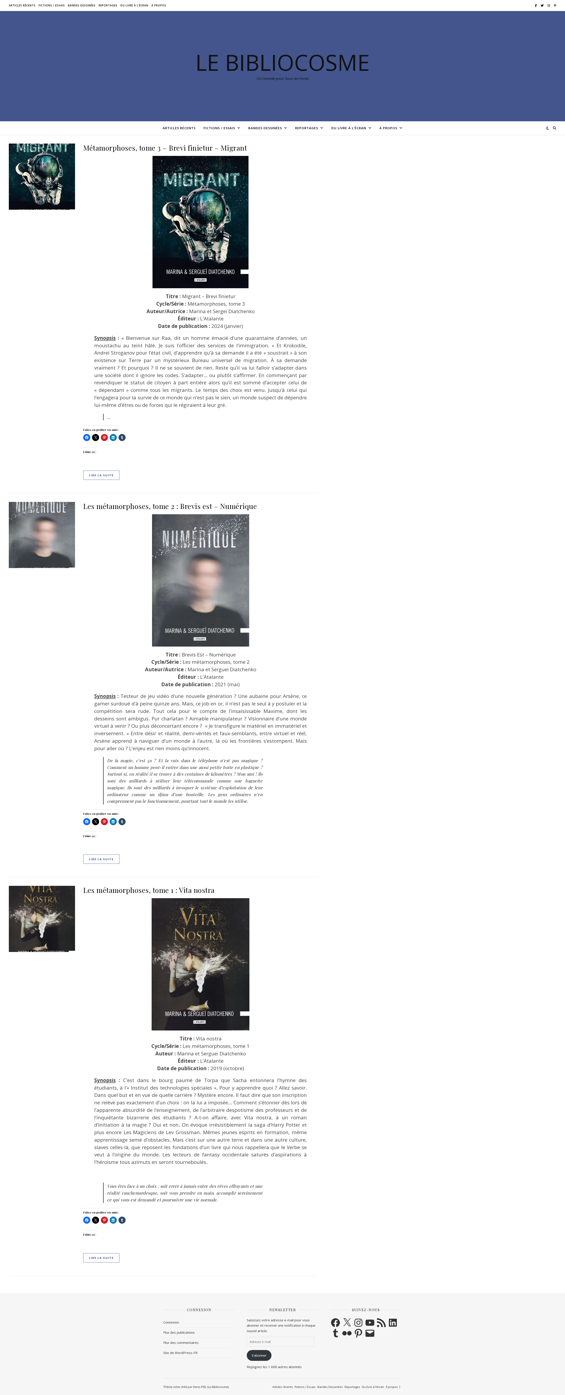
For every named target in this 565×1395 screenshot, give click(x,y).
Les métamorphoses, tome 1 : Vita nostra (149, 890)
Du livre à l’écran (134, 5)
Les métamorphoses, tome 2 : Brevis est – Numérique (170, 506)
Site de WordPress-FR (180, 1352)
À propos (158, 5)
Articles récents (22, 5)
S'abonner (259, 1355)
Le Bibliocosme (282, 62)
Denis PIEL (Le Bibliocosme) (211, 1387)
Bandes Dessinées (82, 5)
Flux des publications (179, 1332)
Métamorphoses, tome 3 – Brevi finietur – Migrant (165, 147)
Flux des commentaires (181, 1342)
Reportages (108, 5)
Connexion (171, 1322)
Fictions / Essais (52, 5)
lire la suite (101, 475)
